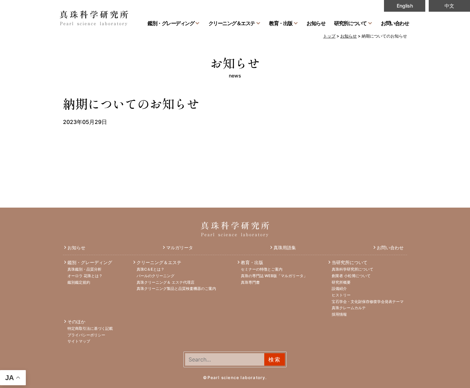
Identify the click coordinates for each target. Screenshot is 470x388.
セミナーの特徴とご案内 (261, 269)
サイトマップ (78, 341)
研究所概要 (341, 282)
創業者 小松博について (351, 275)
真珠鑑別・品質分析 (84, 269)
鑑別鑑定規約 (78, 282)
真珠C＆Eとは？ (150, 269)
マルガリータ (179, 247)
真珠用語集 (285, 247)
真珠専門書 (250, 282)
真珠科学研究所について (352, 269)
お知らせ (316, 23)
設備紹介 (339, 288)
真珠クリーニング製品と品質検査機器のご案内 (176, 288)
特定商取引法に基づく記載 (90, 328)
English (405, 6)
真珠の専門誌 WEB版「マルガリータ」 (274, 275)
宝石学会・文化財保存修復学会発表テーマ (368, 301)
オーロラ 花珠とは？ (85, 275)
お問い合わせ (395, 23)
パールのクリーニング (155, 275)
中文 (449, 6)
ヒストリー (341, 295)
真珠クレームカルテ (349, 307)
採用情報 (339, 314)
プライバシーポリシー (86, 335)
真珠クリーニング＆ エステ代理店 (165, 282)
